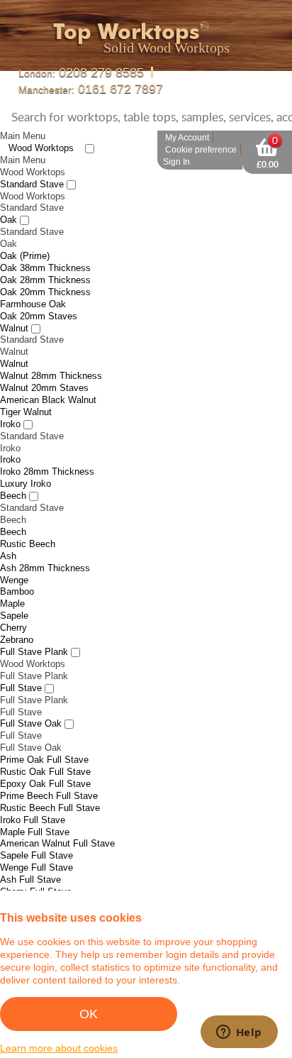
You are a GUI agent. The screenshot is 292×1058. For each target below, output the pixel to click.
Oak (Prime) (25, 236)
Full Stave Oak (31, 703)
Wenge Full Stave (36, 847)
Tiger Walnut (26, 392)
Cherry (13, 607)
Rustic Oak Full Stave (45, 751)
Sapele (14, 595)
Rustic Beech (27, 524)
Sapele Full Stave (36, 835)
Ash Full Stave (30, 859)
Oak (8, 199)
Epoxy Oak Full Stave (45, 764)
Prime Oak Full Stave (44, 739)
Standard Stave (32, 164)
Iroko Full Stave (32, 800)
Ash (8, 536)
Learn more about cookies (59, 1048)
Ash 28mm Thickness (45, 548)
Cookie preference (201, 130)
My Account (187, 118)
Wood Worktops (41, 128)
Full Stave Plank (34, 632)
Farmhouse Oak (33, 284)
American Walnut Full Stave (57, 823)
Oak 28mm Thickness (45, 260)
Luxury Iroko (25, 463)
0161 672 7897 (216, 72)
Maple (12, 583)
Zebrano (16, 620)
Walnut (14, 307)
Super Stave (25, 883)
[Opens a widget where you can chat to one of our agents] (239, 1033)
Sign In (176, 142)
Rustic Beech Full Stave (50, 788)
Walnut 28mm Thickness (51, 356)
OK (88, 1014)
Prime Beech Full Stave (49, 776)
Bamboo (17, 571)
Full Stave (21, 668)
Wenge (14, 559)
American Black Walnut (48, 380)
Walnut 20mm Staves (44, 368)
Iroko (10, 404)
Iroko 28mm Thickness (47, 451)
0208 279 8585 (76, 72)
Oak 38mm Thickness (45, 248)
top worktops (135, 30)
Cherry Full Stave (36, 871)
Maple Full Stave (34, 811)
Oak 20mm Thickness (45, 272)
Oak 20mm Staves (38, 296)
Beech (13, 475)
